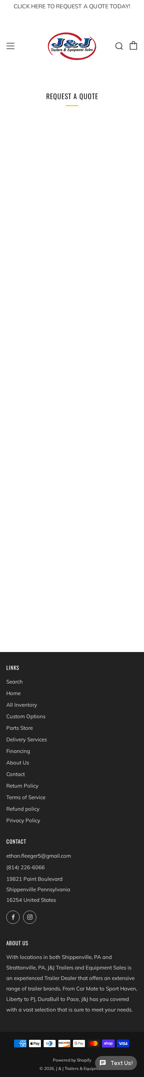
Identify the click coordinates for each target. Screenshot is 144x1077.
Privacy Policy (23, 820)
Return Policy (22, 785)
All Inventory (21, 704)
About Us (17, 762)
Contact (15, 774)
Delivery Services (26, 739)
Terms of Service (25, 797)
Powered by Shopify (72, 1060)
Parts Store (19, 728)
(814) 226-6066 (25, 867)
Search (14, 681)
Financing (18, 751)
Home (13, 693)
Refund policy (22, 808)
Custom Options (25, 716)
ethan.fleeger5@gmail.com (38, 855)
